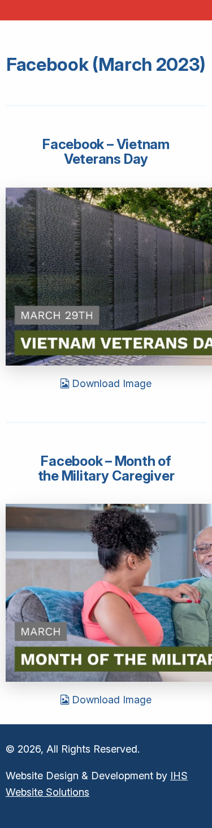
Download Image (110, 383)
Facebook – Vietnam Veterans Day (106, 151)
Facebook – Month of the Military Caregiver (106, 468)
